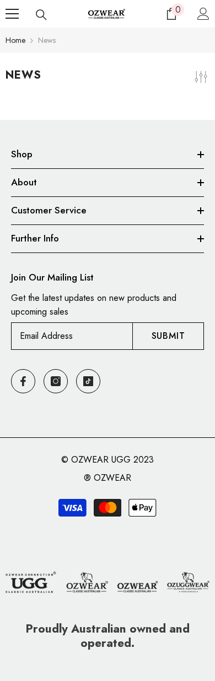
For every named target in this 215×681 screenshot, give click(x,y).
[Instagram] (56, 381)
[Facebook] (23, 381)
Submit (168, 335)
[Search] (41, 14)
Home (15, 40)
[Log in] (203, 14)
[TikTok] (88, 381)
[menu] (12, 13)
